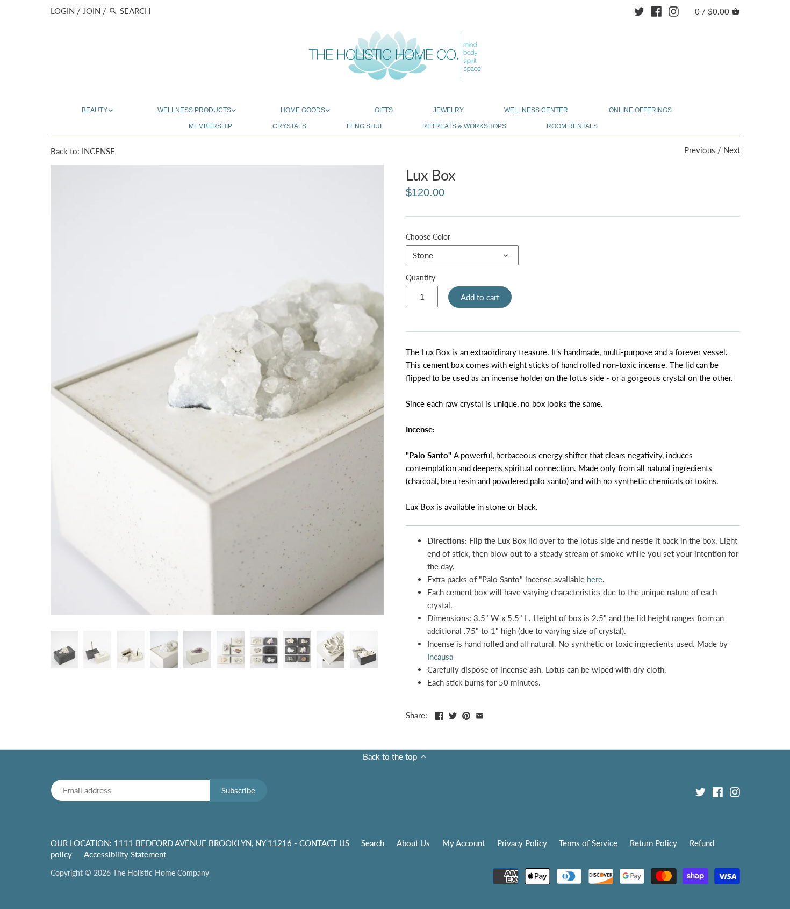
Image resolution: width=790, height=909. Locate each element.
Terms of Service (588, 843)
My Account (463, 843)
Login (63, 11)
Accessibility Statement (125, 854)
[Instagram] (674, 10)
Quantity (420, 277)
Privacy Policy (522, 843)
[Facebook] (656, 10)
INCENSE (98, 151)
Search (372, 843)
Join (91, 11)
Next (731, 150)
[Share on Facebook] (439, 714)
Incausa (440, 656)
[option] (64, 649)
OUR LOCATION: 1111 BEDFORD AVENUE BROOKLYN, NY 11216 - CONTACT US (201, 843)
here (594, 579)
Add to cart (480, 297)
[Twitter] (639, 10)
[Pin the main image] (466, 714)
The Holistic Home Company (161, 873)
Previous (699, 150)
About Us (413, 843)
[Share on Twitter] (453, 714)
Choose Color (428, 237)
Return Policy (653, 843)
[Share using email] (480, 714)
